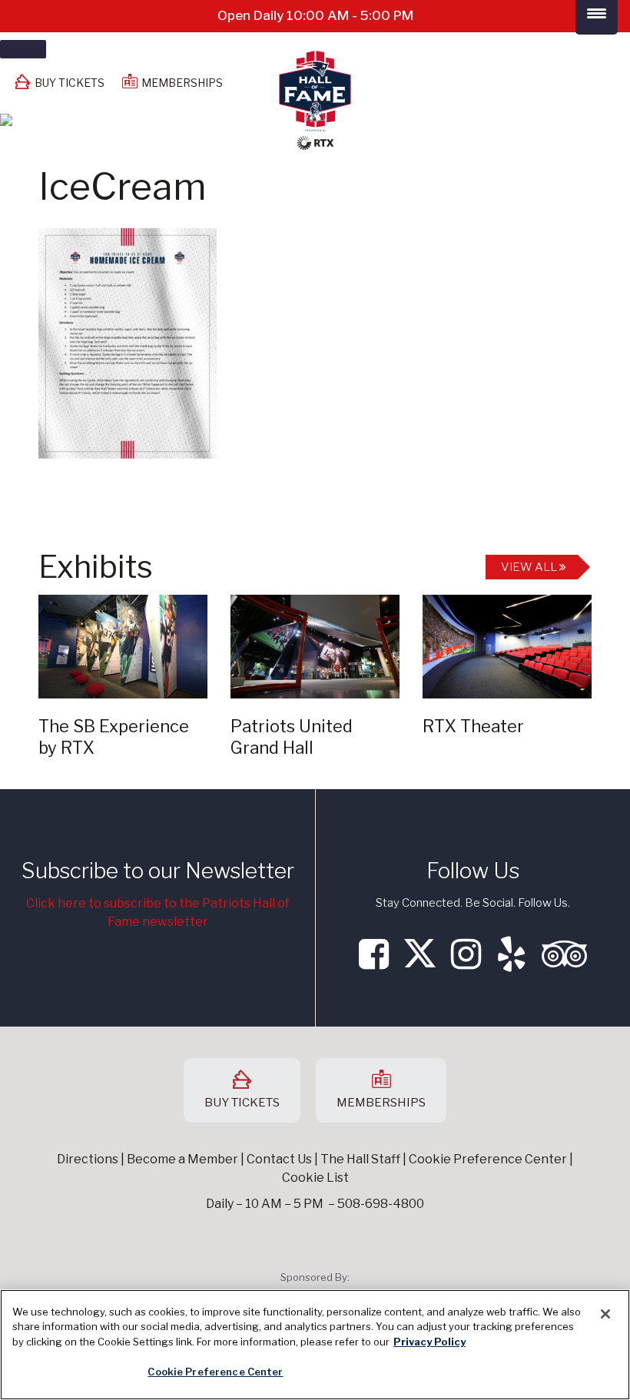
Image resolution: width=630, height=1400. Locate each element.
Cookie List (315, 1177)
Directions (87, 1159)
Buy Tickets (69, 82)
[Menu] (23, 49)
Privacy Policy (429, 1341)
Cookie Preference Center (215, 1371)
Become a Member (182, 1159)
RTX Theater (473, 726)
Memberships (182, 82)
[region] (315, 1344)
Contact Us (279, 1159)
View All (530, 567)
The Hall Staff (360, 1159)
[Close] (605, 1314)
